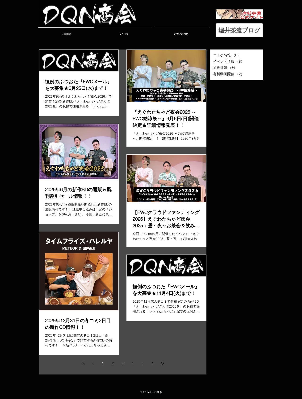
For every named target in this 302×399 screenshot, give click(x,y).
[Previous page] (93, 363)
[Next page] (152, 363)
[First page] (83, 363)
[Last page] (162, 363)
